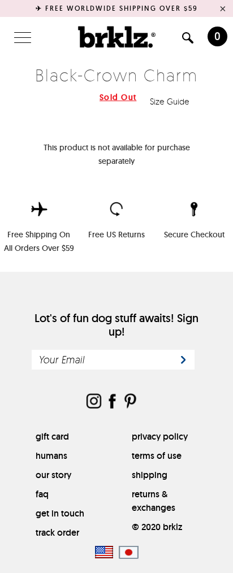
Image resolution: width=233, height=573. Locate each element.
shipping (149, 475)
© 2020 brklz (157, 527)
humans (51, 456)
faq (42, 494)
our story (53, 475)
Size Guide (171, 101)
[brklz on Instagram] (93, 402)
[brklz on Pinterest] (130, 402)
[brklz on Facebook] (111, 402)
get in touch (60, 513)
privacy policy (160, 436)
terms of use (157, 456)
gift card (52, 436)
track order (57, 533)
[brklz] (116, 37)
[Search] (187, 39)
